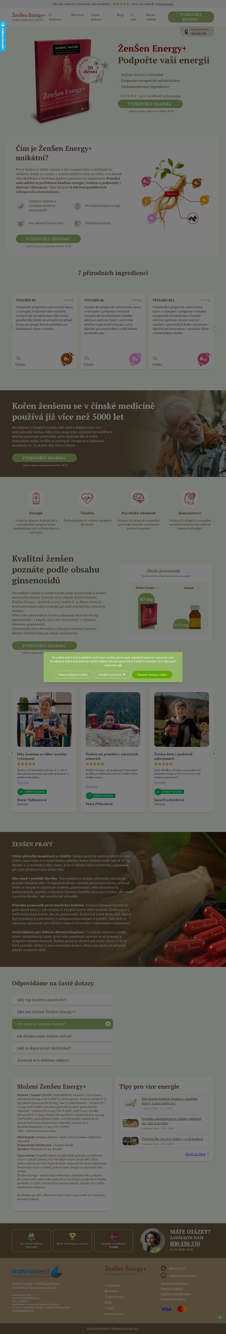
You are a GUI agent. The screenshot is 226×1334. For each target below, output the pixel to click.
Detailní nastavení (110, 674)
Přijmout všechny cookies (152, 674)
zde (119, 665)
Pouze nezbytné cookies (73, 674)
